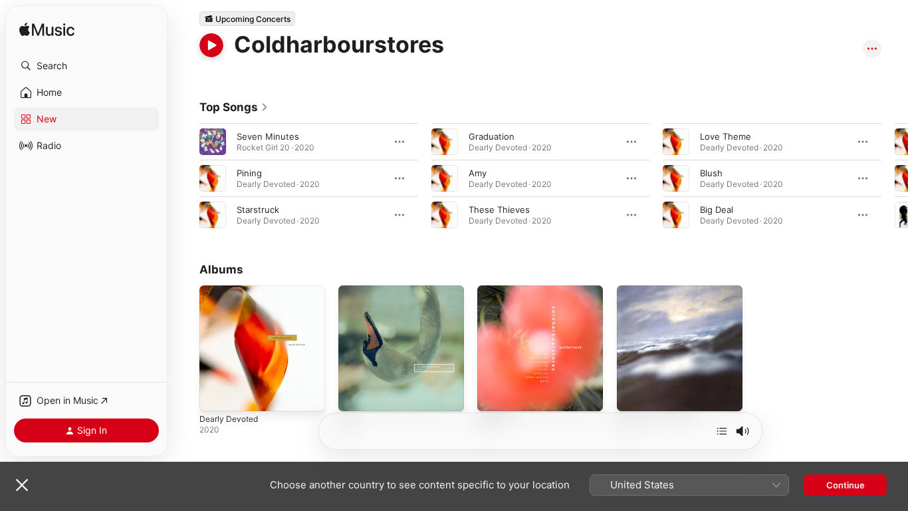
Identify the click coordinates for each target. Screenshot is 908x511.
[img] (46, 30)
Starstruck (258, 209)
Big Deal (716, 209)
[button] (86, 66)
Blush (711, 173)
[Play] (211, 45)
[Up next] (722, 431)
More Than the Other (661, 290)
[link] (234, 107)
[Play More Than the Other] (633, 395)
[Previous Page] (186, 178)
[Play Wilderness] (494, 395)
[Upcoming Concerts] (247, 18)
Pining (249, 173)
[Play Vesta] (355, 395)
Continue (845, 485)
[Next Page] (894, 178)
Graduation (491, 136)
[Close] (22, 485)
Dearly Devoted (231, 290)
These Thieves (499, 209)
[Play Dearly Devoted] (216, 395)
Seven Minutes (268, 136)
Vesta (350, 290)
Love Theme (725, 136)
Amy (478, 173)
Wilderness (500, 290)
